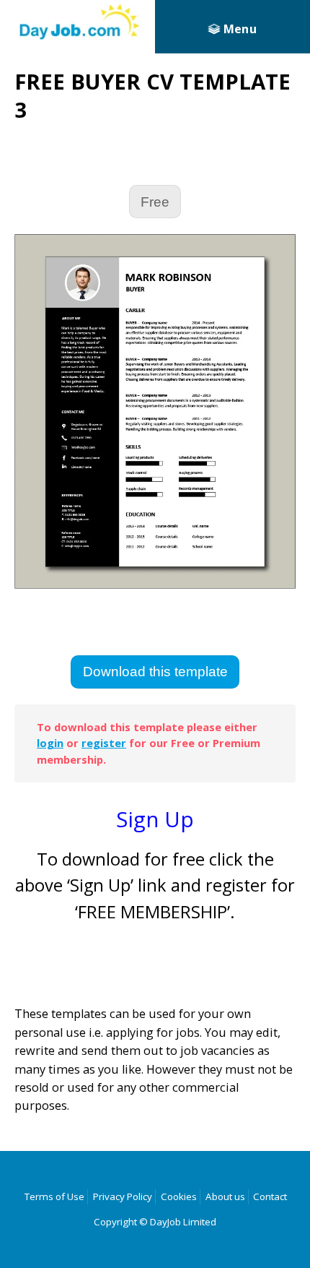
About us (225, 1196)
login (50, 743)
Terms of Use (54, 1196)
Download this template (155, 671)
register (103, 743)
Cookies (179, 1196)
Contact (270, 1196)
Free (155, 202)
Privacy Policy (122, 1196)
